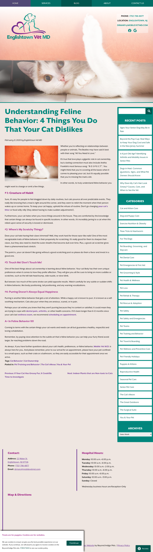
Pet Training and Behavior (27, 364)
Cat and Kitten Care (129, 208)
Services (46, 3)
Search (149, 111)
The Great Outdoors (129, 402)
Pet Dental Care (127, 257)
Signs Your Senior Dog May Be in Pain (135, 129)
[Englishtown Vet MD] (28, 26)
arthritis (43, 311)
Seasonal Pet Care (128, 379)
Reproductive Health (129, 372)
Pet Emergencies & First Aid (132, 265)
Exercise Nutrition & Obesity (133, 223)
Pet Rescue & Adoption (131, 303)
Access (145, 548)
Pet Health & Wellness (130, 280)
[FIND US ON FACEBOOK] (129, 30)
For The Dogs (126, 239)
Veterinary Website (85, 545)
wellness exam (25, 314)
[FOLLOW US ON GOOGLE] (135, 30)
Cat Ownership (31, 361)
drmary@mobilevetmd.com (132, 25)
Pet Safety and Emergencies (132, 318)
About (107, 3)
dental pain (32, 311)
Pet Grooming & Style (130, 273)
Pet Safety (124, 311)
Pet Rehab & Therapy (129, 295)
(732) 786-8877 (136, 16)
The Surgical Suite (128, 410)
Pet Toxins (124, 326)
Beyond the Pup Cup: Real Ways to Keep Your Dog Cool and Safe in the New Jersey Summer (135, 142)
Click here (24, 548)
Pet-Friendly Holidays (130, 356)
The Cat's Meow (48, 364)
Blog (76, 3)
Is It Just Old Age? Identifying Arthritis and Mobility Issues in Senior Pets (134, 157)
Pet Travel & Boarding (130, 341)
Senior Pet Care (127, 387)
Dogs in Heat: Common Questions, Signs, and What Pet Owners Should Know (134, 172)
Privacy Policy (123, 545)
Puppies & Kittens (128, 364)
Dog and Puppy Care (129, 216)
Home (15, 3)
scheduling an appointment (62, 314)
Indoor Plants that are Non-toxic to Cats (90, 373)
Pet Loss (124, 288)
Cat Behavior (16, 361)
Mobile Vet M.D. (101, 346)
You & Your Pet (64, 364)
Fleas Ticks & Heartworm (131, 231)
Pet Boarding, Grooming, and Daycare (133, 248)
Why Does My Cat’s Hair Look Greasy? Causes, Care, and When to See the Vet (133, 186)
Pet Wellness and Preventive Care (135, 349)
